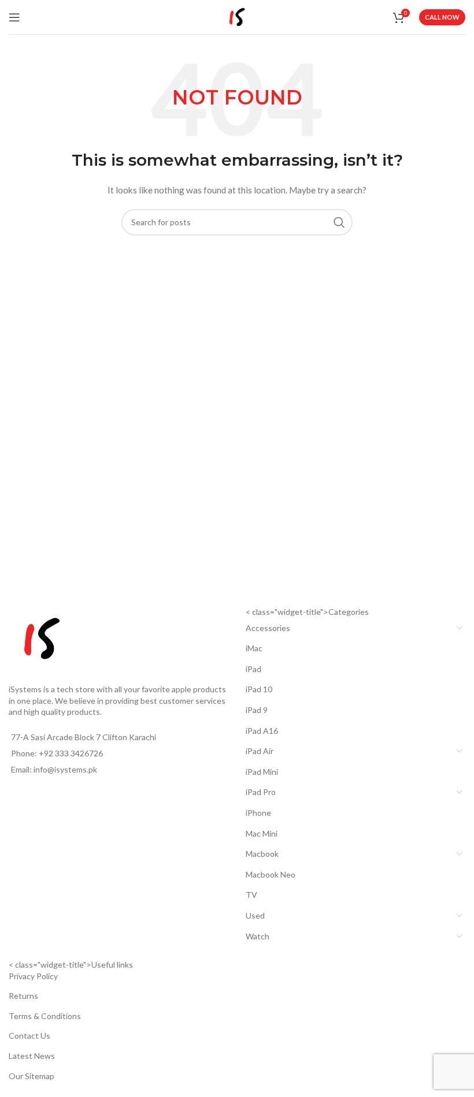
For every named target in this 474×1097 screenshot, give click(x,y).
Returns (23, 996)
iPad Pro (261, 792)
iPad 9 (257, 710)
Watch (257, 936)
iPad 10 (259, 689)
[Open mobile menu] (14, 17)
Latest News (32, 1056)
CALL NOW (442, 17)
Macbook (262, 854)
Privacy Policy (33, 976)
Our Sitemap (31, 1076)
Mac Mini (261, 833)
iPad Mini (262, 772)
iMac (254, 648)
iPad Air (259, 751)
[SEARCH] (339, 222)
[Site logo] (237, 16)
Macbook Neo (270, 874)
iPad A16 (262, 731)
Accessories (268, 628)
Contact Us (29, 1035)
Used (255, 915)
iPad (253, 669)
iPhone (258, 813)
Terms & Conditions (45, 1016)
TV (251, 895)
